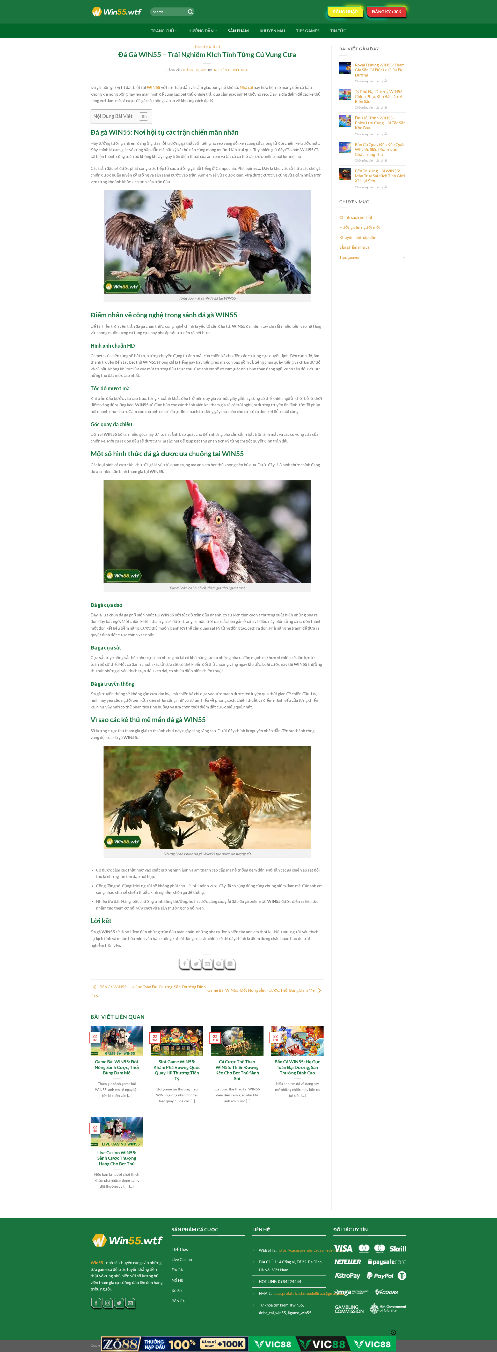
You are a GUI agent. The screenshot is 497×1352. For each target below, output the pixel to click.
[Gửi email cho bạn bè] (207, 964)
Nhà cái (246, 87)
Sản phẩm (238, 30)
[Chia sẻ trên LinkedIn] (230, 964)
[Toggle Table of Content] (141, 116)
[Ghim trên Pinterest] (219, 964)
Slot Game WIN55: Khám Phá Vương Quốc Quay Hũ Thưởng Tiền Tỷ (177, 1070)
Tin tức (338, 30)
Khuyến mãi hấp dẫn (357, 237)
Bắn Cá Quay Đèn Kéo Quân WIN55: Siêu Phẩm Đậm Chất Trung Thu (380, 149)
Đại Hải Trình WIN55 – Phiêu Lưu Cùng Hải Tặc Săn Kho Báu (380, 122)
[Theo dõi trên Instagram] (108, 1303)
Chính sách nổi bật (355, 217)
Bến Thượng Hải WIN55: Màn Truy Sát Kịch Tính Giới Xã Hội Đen (380, 175)
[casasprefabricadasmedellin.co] (116, 12)
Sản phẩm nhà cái (207, 47)
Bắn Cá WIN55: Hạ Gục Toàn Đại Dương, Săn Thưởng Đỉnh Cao (297, 1067)
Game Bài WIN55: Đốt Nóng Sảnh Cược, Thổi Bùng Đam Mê (261, 990)
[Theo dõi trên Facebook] (96, 1303)
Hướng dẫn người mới (359, 227)
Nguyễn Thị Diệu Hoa (231, 70)
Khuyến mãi (272, 30)
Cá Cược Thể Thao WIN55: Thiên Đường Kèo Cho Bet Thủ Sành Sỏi (237, 1070)
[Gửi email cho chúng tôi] (130, 1303)
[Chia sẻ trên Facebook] (184, 964)
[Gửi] (190, 11)
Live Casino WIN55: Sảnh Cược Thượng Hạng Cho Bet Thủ (116, 1158)
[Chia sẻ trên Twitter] (196, 964)
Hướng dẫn (201, 30)
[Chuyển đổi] (404, 257)
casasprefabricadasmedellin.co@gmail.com (309, 1293)
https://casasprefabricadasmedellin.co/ (310, 1250)
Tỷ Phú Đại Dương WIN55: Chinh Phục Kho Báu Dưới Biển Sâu (379, 96)
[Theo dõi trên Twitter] (119, 1303)
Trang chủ (162, 30)
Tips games (307, 30)
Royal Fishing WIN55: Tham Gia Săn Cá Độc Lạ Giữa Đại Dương (380, 69)
